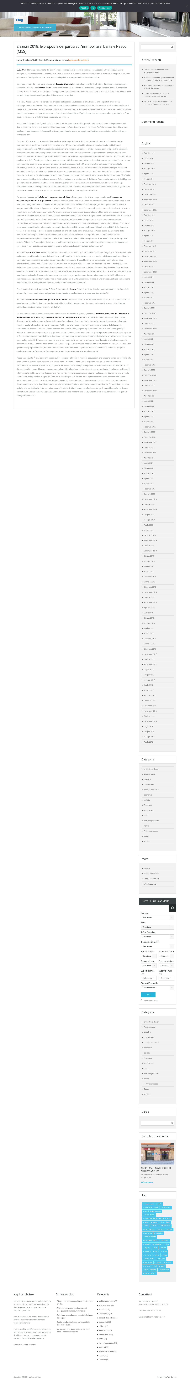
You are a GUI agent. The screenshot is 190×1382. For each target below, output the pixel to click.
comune (160, 1229)
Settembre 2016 (150, 721)
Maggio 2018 (149, 623)
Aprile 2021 (148, 478)
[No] (186, 6)
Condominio (149, 784)
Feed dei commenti (151, 879)
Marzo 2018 (148, 633)
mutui (146, 815)
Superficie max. (165, 972)
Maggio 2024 (149, 287)
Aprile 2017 (148, 685)
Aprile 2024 (148, 293)
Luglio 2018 (148, 613)
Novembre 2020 (150, 499)
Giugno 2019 (149, 556)
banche (155, 1222)
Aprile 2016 (148, 742)
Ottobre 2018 (149, 597)
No (93, 8)
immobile (147, 1244)
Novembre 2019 (150, 540)
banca (147, 1222)
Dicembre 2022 (150, 375)
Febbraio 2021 (150, 489)
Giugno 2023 (149, 344)
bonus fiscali (165, 1222)
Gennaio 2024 (149, 308)
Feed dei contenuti (151, 874)
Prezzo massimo (166, 961)
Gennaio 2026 (149, 189)
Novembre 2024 (150, 262)
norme (146, 826)
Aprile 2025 (148, 236)
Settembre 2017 (150, 664)
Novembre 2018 (150, 592)
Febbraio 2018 (150, 639)
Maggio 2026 (149, 169)
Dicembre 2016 (150, 706)
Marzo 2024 (148, 298)
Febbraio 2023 (150, 365)
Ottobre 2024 (149, 267)
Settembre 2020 (150, 509)
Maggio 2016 (149, 737)
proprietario (148, 1262)
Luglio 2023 (148, 339)
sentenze (147, 1266)
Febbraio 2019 (150, 577)
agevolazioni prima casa (153, 1211)
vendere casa (164, 1269)
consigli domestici (151, 790)
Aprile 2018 (148, 628)
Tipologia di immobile (150, 942)
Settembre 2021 (150, 453)
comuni (169, 1229)
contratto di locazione (151, 1240)
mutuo (164, 1251)
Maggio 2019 (149, 561)
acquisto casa (149, 1204)
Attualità (147, 779)
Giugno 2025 (149, 225)
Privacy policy (104, 8)
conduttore (159, 1233)
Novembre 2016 (150, 711)
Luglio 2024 (148, 277)
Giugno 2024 (149, 282)
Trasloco (147, 841)
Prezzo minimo (147, 961)
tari (155, 1266)
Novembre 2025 (150, 200)
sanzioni (168, 1262)
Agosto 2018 (149, 608)
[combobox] (157, 917)
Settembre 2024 (150, 272)
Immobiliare (83, 60)
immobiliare (158, 1244)
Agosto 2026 (149, 153)
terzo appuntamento (37, 70)
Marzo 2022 (148, 422)
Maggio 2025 (149, 231)
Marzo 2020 (148, 530)
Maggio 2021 (149, 473)
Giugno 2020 (149, 515)
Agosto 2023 (149, 334)
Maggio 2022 (149, 411)
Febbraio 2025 (150, 246)
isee (155, 1248)
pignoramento (149, 1258)
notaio (165, 1255)
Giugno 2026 (149, 163)
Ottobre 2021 (149, 447)
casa (146, 1226)
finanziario (72, 60)
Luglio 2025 (148, 220)
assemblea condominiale (153, 1218)
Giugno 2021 (149, 468)
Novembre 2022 (150, 380)
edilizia (147, 800)
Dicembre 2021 (150, 437)
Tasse (146, 836)
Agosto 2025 (149, 215)
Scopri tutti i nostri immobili (25, 1345)
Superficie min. (147, 972)
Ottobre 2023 (149, 323)
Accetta (84, 8)
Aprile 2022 (148, 416)
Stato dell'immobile (149, 983)
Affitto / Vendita (148, 932)
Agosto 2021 (149, 458)
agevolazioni (166, 1207)
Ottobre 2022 (149, 385)
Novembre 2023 (150, 318)
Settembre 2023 (150, 329)
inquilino (147, 1248)
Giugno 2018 (149, 618)
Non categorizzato (151, 821)
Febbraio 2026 (150, 184)
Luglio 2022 (148, 401)
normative (148, 1255)
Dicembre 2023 (150, 313)
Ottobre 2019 (149, 546)
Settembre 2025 (150, 210)
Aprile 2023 (148, 354)
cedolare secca (165, 1226)
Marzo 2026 (148, 179)
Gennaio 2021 (149, 494)
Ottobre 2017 (149, 659)
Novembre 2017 (150, 654)
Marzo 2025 (148, 241)
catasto (154, 1226)
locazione (148, 1251)
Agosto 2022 (149, 396)
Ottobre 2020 (149, 504)
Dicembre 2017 (150, 649)
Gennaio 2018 (149, 644)
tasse (162, 1266)
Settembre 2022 (150, 391)
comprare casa (149, 1229)
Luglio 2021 (148, 463)
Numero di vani (147, 951)
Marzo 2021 (148, 484)
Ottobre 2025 (149, 205)
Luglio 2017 (148, 670)
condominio (148, 1233)
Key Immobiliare (34, 1377)
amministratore (150, 1215)
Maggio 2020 (149, 520)
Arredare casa (149, 774)
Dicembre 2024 (150, 256)
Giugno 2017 (149, 675)
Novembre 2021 (150, 442)
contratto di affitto (150, 1237)
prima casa (161, 1258)
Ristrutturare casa (151, 831)
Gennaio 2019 (149, 582)
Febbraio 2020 (150, 535)
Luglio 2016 (148, 726)
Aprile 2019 (148, 566)
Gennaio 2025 (149, 251)
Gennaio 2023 (149, 370)
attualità (167, 1218)
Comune (144, 913)
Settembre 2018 (150, 602)
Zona (143, 923)
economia (148, 795)
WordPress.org (150, 884)
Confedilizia (89, 88)
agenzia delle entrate (151, 1207)
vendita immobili (150, 1273)
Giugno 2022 (149, 406)
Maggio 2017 (149, 680)
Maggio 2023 (149, 349)
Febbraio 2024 (150, 303)
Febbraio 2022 (150, 427)
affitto (159, 1204)
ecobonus (165, 1240)
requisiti (158, 1262)
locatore (163, 1248)
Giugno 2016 (149, 732)
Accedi (147, 868)
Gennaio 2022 (149, 432)
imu (167, 1244)
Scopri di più (146, 1177)
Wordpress (171, 1377)
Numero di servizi (166, 951)
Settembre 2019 (150, 551)
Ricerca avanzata (150, 1000)
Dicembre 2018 (150, 587)
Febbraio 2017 (150, 695)
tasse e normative (150, 1269)
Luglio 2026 (148, 158)
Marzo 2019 (148, 571)
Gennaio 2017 (149, 701)
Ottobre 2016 (149, 716)
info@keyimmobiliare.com (154, 1317)
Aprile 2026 (148, 174)
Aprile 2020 (148, 525)
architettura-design (151, 769)
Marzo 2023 (148, 360)
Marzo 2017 (148, 690)
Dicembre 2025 (150, 194)
